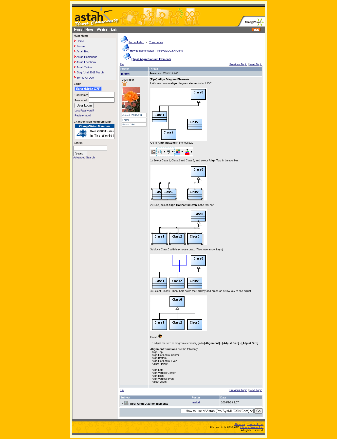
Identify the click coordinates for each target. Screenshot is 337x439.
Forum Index (136, 42)
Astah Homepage (86, 56)
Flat (122, 64)
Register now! (83, 115)
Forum (80, 46)
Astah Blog (82, 51)
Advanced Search (84, 157)
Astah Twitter (84, 67)
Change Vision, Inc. (251, 427)
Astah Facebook (86, 62)
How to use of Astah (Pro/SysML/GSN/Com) (156, 50)
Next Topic (255, 64)
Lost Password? (84, 110)
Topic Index (156, 42)
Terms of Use (255, 424)
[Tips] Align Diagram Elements (151, 59)
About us (239, 424)
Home (80, 41)
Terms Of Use (85, 77)
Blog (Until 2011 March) (90, 72)
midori (125, 73)
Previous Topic (238, 64)
